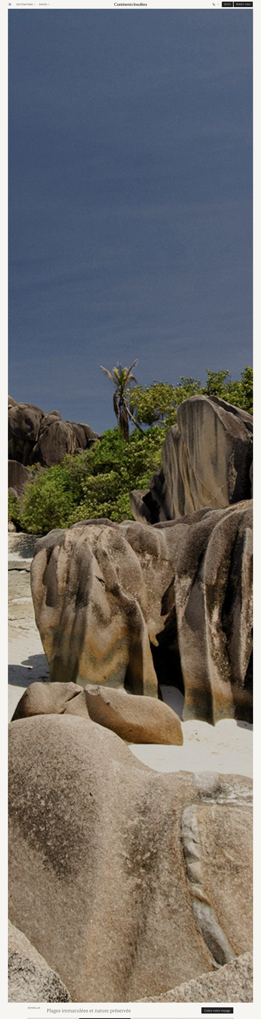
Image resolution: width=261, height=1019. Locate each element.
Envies (43, 4)
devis (227, 4)
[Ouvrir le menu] (10, 4)
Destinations (24, 4)
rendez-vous (243, 4)
